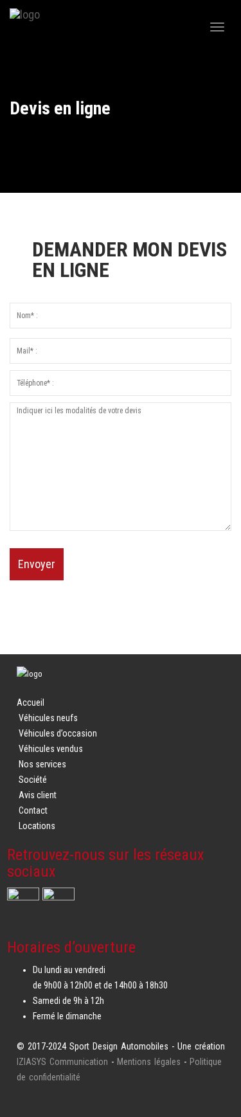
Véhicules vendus (51, 749)
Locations (37, 826)
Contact (33, 810)
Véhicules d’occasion (58, 733)
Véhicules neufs (48, 718)
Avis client (38, 795)
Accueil (30, 702)
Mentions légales (149, 1062)
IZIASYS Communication (62, 1062)
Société (33, 779)
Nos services (42, 764)
